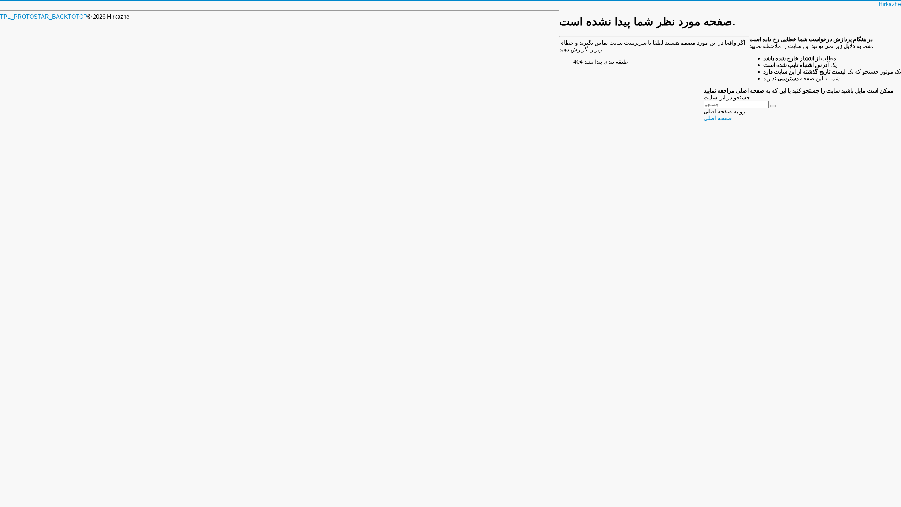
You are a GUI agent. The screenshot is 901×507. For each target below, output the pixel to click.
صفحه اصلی (718, 118)
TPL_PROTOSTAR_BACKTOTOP (43, 17)
